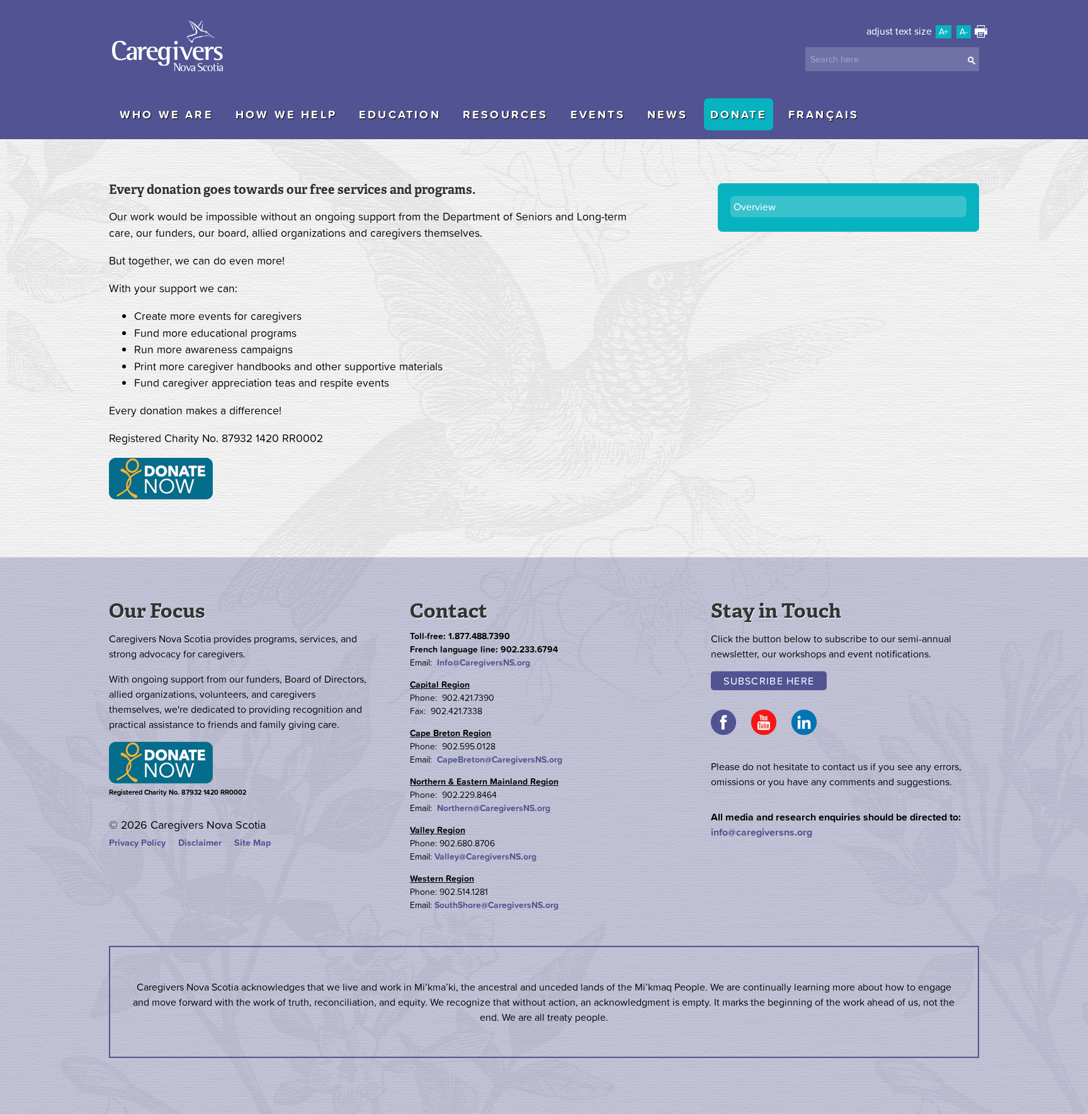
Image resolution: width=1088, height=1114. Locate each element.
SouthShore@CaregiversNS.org (496, 905)
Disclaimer (200, 843)
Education (400, 114)
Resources (505, 114)
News (667, 114)
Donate (738, 114)
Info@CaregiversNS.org (483, 662)
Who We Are (166, 114)
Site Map (252, 843)
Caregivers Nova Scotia (172, 47)
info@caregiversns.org (761, 831)
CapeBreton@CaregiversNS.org (499, 759)
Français (823, 114)
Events (597, 114)
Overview (755, 206)
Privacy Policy (137, 843)
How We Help (286, 114)
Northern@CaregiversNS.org (493, 808)
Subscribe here (768, 680)
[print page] (981, 34)
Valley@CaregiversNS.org (485, 856)
